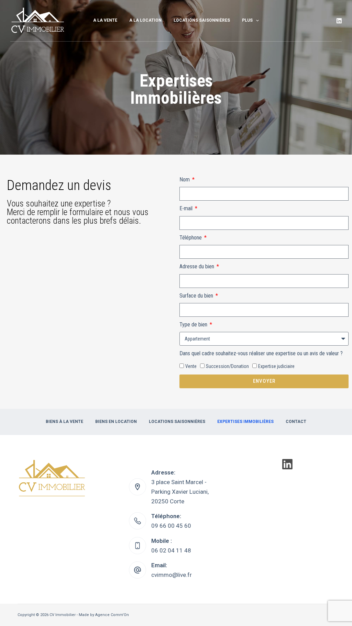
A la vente (105, 20)
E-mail (186, 208)
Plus (247, 20)
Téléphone (191, 237)
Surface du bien (196, 295)
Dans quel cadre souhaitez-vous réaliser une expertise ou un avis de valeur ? (261, 353)
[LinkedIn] (339, 20)
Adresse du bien (197, 266)
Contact (296, 421)
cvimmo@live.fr (171, 574)
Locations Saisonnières (202, 20)
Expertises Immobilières (245, 421)
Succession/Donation (227, 366)
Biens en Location (116, 421)
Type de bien (194, 324)
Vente (191, 366)
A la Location (145, 20)
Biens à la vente (64, 421)
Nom (185, 179)
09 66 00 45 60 (171, 525)
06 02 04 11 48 (171, 550)
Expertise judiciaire (276, 366)
